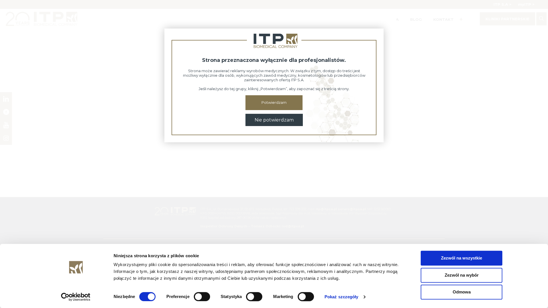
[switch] (202, 296)
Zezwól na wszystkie (461, 258)
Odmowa (462, 291)
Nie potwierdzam (274, 120)
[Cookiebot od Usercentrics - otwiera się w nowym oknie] (76, 297)
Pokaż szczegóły (341, 296)
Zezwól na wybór (462, 275)
